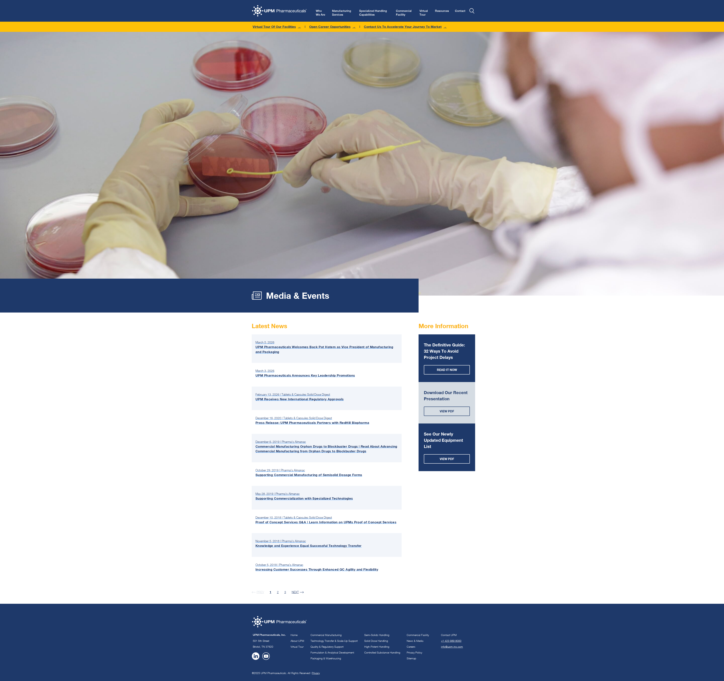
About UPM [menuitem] (297, 640)
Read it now (447, 369)
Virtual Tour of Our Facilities (274, 27)
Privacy (316, 673)
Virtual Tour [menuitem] (424, 12)
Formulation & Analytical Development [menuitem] (332, 652)
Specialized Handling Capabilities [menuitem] (373, 12)
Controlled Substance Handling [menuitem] (382, 652)
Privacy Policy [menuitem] (414, 652)
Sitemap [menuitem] (411, 658)
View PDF (447, 411)
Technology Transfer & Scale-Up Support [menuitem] (334, 640)
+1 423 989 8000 (451, 640)
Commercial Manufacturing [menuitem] (326, 635)
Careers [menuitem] (411, 646)
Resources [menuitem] (442, 10)
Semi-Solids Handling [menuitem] (376, 635)
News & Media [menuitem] (415, 640)
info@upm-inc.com (452, 646)
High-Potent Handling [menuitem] (376, 646)
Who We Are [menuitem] (320, 12)
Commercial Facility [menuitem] (404, 12)
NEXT (295, 592)
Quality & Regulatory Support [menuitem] (327, 646)
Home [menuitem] (294, 635)
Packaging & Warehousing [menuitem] (326, 658)
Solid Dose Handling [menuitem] (376, 640)
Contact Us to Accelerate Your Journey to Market (403, 27)
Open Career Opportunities (329, 27)
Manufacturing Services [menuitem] (341, 12)
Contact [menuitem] (460, 10)
